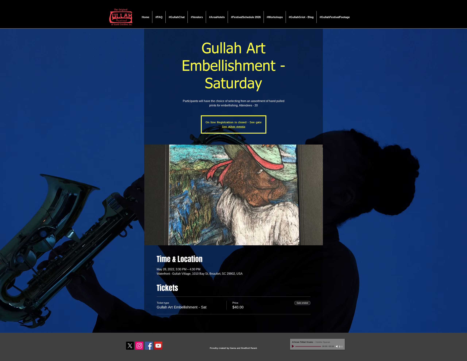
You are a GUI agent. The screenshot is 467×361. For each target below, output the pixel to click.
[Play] (293, 346)
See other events (233, 126)
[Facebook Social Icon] (149, 346)
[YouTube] (158, 346)
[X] (130, 346)
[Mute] (337, 346)
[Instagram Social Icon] (139, 346)
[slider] (341, 346)
